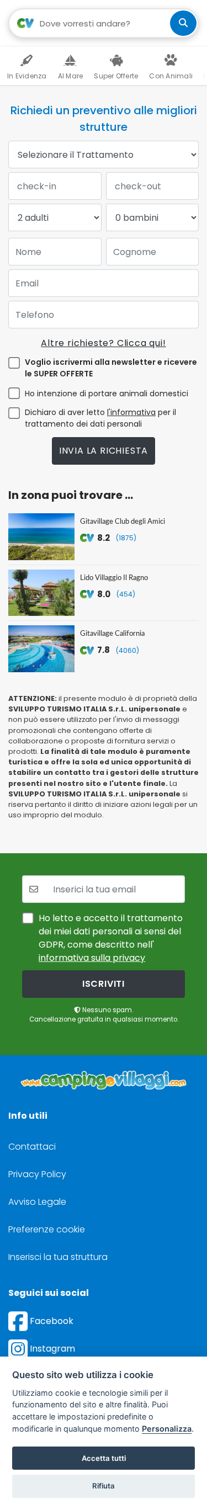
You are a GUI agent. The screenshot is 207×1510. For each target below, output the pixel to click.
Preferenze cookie (46, 1229)
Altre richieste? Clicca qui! (103, 343)
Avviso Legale (37, 1201)
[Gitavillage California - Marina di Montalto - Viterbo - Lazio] (41, 648)
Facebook (50, 1321)
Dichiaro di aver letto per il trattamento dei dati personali (100, 418)
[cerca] (183, 23)
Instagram (51, 1348)
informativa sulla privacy (92, 957)
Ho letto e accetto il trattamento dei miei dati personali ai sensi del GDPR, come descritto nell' (111, 938)
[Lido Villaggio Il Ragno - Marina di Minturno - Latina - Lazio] (41, 593)
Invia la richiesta (103, 450)
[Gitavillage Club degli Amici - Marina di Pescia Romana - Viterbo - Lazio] (41, 536)
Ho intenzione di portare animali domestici (106, 393)
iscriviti (103, 983)
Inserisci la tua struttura (58, 1257)
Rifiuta (103, 1485)
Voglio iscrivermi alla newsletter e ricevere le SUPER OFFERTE (111, 368)
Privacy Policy (37, 1174)
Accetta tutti (104, 1458)
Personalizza (167, 1428)
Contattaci (32, 1146)
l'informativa (131, 412)
